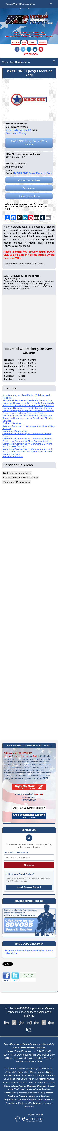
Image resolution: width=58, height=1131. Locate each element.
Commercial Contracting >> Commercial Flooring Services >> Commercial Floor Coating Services (27, 439)
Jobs (24, 42)
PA (29, 130)
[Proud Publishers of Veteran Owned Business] (29, 1127)
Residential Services (12, 456)
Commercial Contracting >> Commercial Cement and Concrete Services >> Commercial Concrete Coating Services (27, 451)
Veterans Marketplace (30, 1103)
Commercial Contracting (14, 431)
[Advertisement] (29, 611)
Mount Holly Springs (16, 130)
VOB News (15, 42)
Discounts (32, 42)
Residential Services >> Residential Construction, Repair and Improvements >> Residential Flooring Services (27, 418)
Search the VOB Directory (16, 852)
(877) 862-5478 (31, 54)
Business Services (11, 423)
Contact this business (29, 180)
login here (38, 794)
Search (30, 865)
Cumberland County (16, 133)
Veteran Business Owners (16, 756)
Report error (29, 188)
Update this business (29, 196)
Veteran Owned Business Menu (20, 4)
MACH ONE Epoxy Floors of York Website (29, 143)
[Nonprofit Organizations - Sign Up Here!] (29, 818)
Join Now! (42, 42)
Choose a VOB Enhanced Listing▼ (29, 808)
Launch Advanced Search (28, 887)
